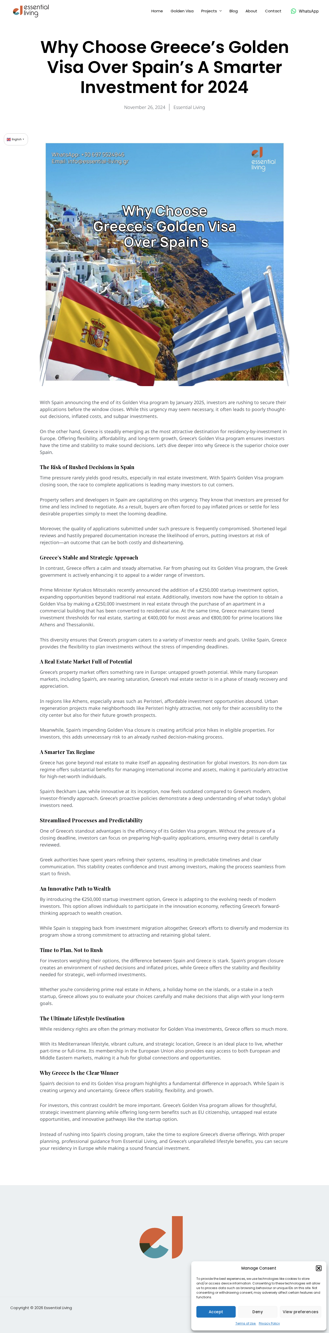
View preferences (300, 1312)
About (251, 11)
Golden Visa (182, 11)
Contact (273, 11)
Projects (209, 11)
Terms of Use (245, 1323)
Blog (234, 11)
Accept (216, 1312)
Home (157, 11)
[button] (318, 1268)
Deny (257, 1312)
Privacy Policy (269, 1323)
